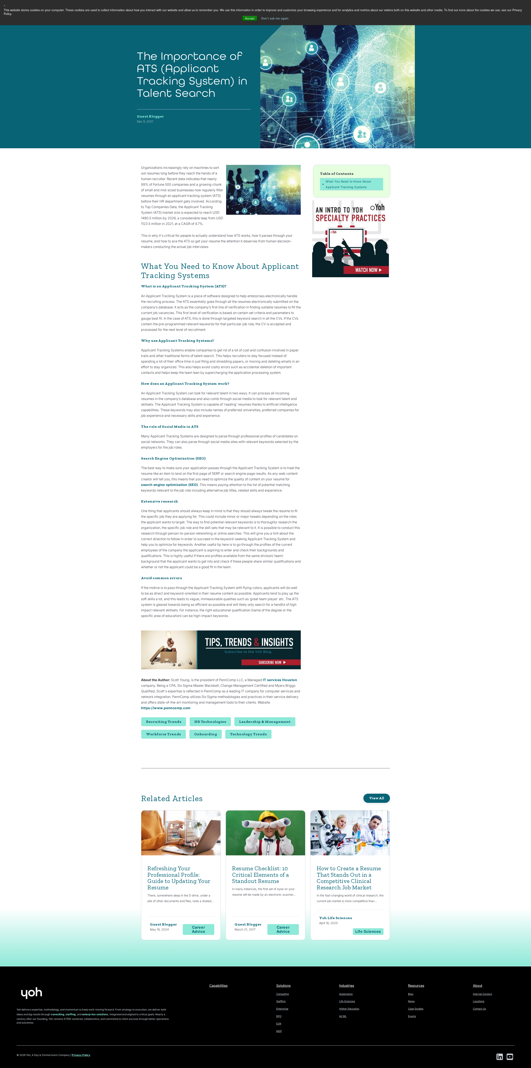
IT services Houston (280, 680)
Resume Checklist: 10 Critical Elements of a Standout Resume (260, 875)
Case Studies (415, 1008)
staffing (71, 1014)
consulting (57, 1014)
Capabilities (218, 985)
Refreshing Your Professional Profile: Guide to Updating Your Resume (179, 878)
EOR (278, 1023)
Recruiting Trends (163, 721)
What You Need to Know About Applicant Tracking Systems (348, 184)
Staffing (280, 1001)
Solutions (283, 985)
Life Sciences (347, 1001)
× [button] (5, 5)
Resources (416, 985)
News (411, 1001)
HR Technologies (210, 721)
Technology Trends (248, 734)
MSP (279, 1031)
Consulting (282, 994)
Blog (410, 994)
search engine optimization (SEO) (169, 485)
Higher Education (349, 1008)
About (477, 985)
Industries (346, 985)
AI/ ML (343, 1016)
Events (412, 1016)
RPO (278, 1016)
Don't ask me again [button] (275, 18)
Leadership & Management (264, 721)
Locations (478, 1001)
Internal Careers (482, 994)
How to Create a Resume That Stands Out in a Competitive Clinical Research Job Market (349, 878)
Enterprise (282, 1008)
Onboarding (205, 734)
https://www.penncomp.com (166, 708)
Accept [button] (250, 18)
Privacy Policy (81, 1055)
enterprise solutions (95, 1014)
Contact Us (479, 1008)
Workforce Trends (163, 734)
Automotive (346, 994)
